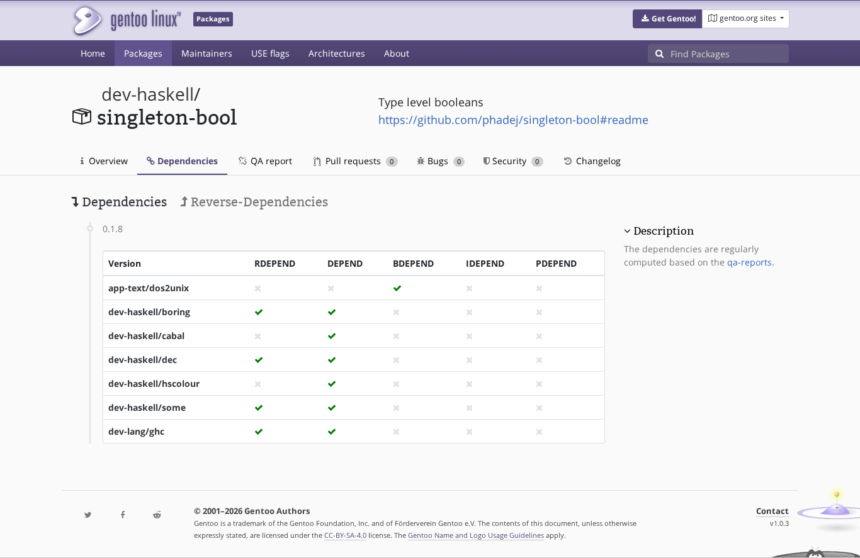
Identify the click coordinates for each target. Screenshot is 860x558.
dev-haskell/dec (142, 359)
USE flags (270, 53)
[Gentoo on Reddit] (157, 515)
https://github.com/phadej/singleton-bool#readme (513, 119)
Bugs (443, 161)
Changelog (597, 161)
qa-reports (749, 262)
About (396, 53)
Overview (107, 161)
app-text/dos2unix (148, 288)
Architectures (336, 53)
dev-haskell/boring (149, 312)
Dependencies (186, 161)
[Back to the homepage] (126, 20)
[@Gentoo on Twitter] (88, 515)
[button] (668, 18)
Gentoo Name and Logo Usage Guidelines (476, 535)
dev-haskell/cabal (146, 336)
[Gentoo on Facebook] (122, 515)
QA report (270, 161)
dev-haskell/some (147, 407)
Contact (772, 511)
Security (514, 161)
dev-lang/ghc (136, 431)
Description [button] (663, 231)
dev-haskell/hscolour (154, 383)
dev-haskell (147, 94)
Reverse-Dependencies (258, 201)
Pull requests (358, 161)
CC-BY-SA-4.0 (345, 535)
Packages (143, 53)
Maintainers (206, 53)
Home (93, 53)
